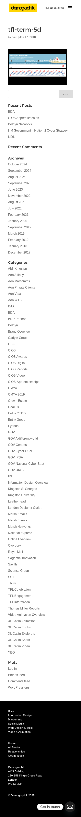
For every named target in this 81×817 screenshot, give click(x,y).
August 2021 (17, 202)
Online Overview (19, 539)
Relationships (16, 751)
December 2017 (19, 252)
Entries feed (16, 675)
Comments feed (19, 681)
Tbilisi (12, 583)
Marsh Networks (19, 526)
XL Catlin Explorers (21, 633)
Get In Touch (16, 755)
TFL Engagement (20, 596)
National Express (20, 533)
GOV (11, 432)
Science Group (18, 570)
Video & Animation (19, 731)
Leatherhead (17, 501)
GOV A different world (23, 438)
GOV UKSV (16, 470)
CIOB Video (16, 375)
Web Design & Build (20, 727)
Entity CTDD (17, 413)
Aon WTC (15, 300)
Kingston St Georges (22, 489)
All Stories (14, 747)
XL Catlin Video (19, 646)
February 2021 (18, 214)
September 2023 (19, 183)
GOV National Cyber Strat (26, 463)
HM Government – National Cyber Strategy (38, 130)
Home (12, 743)
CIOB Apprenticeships (23, 118)
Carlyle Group (18, 337)
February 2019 (18, 240)
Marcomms (15, 719)
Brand (12, 711)
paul (14, 37)
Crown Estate (17, 400)
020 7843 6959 (57, 8)
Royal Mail (15, 551)
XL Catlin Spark (19, 640)
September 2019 (19, 227)
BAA (11, 306)
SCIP (12, 577)
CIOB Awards (17, 356)
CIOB (12, 350)
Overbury (14, 545)
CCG (11, 344)
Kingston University (21, 495)
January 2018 (17, 246)
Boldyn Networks (20, 124)
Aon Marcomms (19, 281)
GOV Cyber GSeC (21, 451)
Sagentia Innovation (22, 558)
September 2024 (19, 170)
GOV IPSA (15, 457)
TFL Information (19, 602)
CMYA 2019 (16, 394)
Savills (12, 564)
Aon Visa (14, 293)
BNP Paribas (17, 319)
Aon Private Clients (21, 287)
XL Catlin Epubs (19, 627)
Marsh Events (17, 520)
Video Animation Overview (26, 614)
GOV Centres (17, 444)
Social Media (16, 723)
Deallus (13, 407)
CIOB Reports (18, 369)
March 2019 (16, 233)
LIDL (11, 136)
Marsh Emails (17, 514)
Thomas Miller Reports (24, 608)
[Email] (70, 806)
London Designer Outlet (24, 507)
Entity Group (16, 419)
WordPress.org (18, 687)
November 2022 (19, 195)
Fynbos (13, 426)
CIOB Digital (17, 363)
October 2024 (17, 164)
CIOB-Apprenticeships (23, 382)
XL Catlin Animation (22, 621)
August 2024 (17, 177)
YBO (11, 652)
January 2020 (17, 221)
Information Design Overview (28, 482)
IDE (10, 476)
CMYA (12, 388)
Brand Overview (19, 331)
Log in (12, 668)
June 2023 (15, 189)
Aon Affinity (16, 275)
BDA (11, 111)
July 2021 (15, 208)
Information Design (20, 715)
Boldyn (13, 325)
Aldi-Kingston (17, 268)
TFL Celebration (19, 589)
